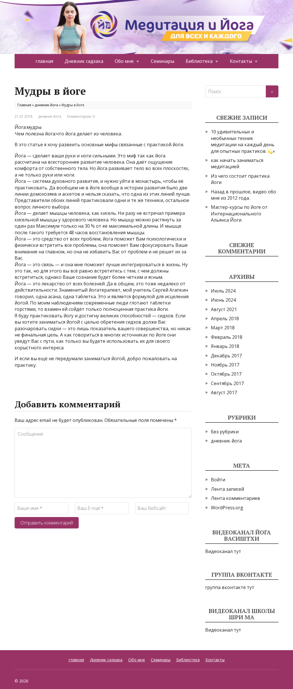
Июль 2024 (223, 291)
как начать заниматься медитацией (237, 163)
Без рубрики (225, 431)
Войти (218, 479)
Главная (24, 105)
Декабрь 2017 (226, 355)
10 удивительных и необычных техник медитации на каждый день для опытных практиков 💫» (243, 141)
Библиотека (199, 61)
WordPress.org (227, 507)
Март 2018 (223, 328)
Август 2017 (224, 392)
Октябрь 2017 (226, 374)
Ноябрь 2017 (225, 365)
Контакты (241, 61)
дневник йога (46, 105)
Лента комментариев (235, 498)
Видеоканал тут (223, 551)
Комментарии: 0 (81, 116)
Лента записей (227, 489)
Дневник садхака (84, 61)
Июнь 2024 (223, 300)
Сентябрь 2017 (227, 383)
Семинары (162, 61)
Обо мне (124, 61)
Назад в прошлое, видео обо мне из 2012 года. (243, 195)
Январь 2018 (225, 346)
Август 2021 (224, 309)
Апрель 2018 (225, 318)
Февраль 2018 (226, 337)
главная (44, 61)
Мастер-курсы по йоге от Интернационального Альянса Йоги (239, 213)
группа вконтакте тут (229, 587)
